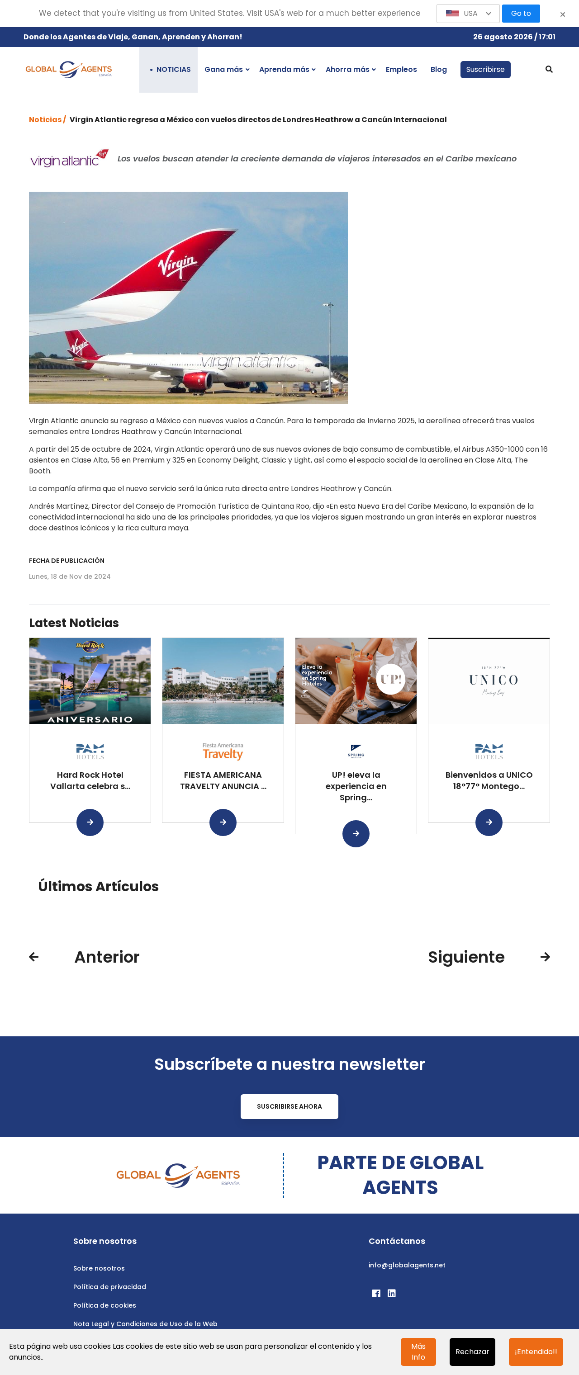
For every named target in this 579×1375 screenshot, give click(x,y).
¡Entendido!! (536, 1352)
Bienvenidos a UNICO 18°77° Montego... (489, 780)
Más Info (418, 1351)
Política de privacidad (109, 1286)
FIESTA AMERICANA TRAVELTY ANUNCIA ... (223, 780)
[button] (468, 13)
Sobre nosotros (99, 1268)
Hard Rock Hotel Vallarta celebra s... (90, 780)
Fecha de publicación (66, 560)
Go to (521, 13)
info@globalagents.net (407, 1265)
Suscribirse (485, 69)
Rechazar (472, 1352)
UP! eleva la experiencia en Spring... (356, 786)
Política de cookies (104, 1305)
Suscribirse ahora (289, 1106)
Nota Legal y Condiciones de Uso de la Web (145, 1323)
